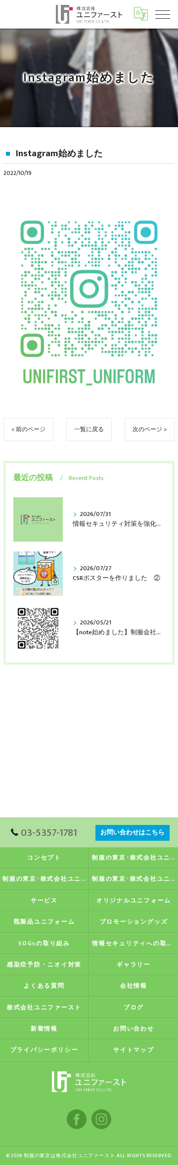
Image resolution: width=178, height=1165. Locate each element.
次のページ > (150, 429)
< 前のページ (28, 429)
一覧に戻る (89, 429)
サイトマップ (133, 1050)
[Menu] (163, 14)
